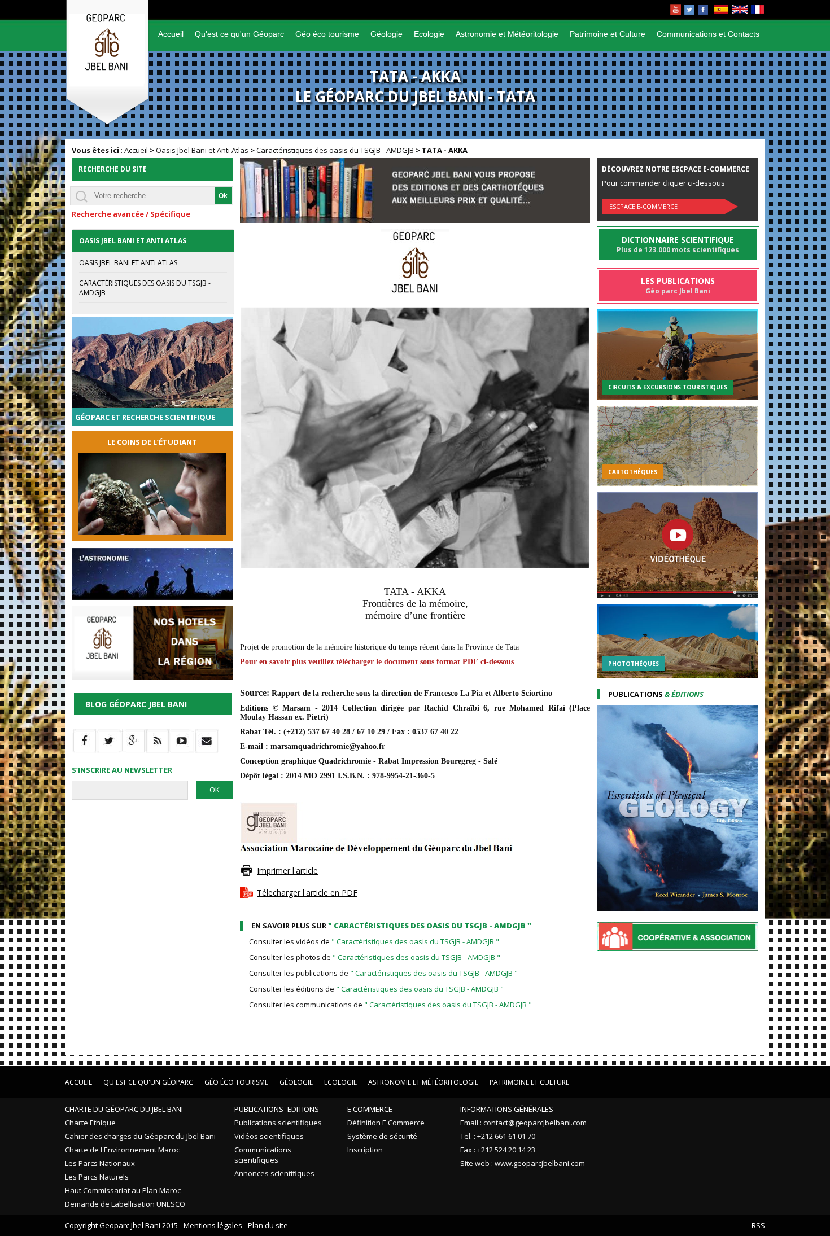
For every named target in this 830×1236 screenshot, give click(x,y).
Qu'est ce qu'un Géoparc (239, 33)
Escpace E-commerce (643, 206)
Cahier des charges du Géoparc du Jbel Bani (140, 1136)
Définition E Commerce (386, 1122)
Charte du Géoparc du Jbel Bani (124, 1109)
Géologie (386, 33)
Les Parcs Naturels (97, 1177)
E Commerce (369, 1109)
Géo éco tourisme (327, 33)
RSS (758, 1225)
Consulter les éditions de (376, 989)
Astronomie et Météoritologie (507, 33)
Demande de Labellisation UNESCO (125, 1204)
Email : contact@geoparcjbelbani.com (523, 1122)
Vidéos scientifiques (269, 1136)
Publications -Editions (276, 1109)
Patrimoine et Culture (607, 33)
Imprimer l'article (287, 870)
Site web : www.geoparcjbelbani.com (522, 1163)
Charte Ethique (90, 1122)
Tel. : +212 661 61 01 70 (497, 1136)
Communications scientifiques (262, 1155)
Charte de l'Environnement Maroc (122, 1150)
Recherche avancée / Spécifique (131, 214)
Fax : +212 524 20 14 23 (497, 1150)
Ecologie (429, 33)
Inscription (365, 1150)
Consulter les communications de (390, 1005)
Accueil (171, 33)
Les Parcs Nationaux (100, 1163)
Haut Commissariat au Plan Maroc (123, 1190)
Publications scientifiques (278, 1122)
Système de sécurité (382, 1136)
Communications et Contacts (708, 33)
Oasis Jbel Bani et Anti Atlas (202, 150)
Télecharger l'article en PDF (307, 892)
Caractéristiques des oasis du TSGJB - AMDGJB (335, 150)
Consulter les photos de (374, 957)
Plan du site (268, 1225)
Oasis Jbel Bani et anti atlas (128, 263)
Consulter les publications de (383, 973)
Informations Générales (506, 1109)
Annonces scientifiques (274, 1173)
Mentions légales (213, 1225)
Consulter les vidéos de (374, 941)
